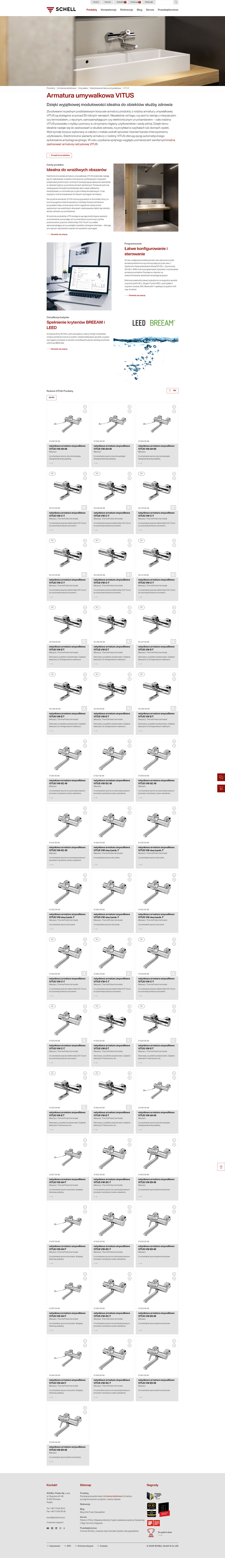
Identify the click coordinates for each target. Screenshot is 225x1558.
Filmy (90, 1520)
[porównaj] (85, 407)
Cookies (103, 1546)
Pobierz (83, 1520)
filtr (174, 391)
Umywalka (83, 88)
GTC (68, 1546)
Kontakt (108, 2)
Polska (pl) (149, 2)
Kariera (96, 2)
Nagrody (99, 1523)
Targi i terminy (87, 1523)
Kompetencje (108, 10)
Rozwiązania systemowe (91, 1496)
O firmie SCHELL (87, 1531)
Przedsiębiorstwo (168, 10)
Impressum (54, 1546)
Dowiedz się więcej (59, 234)
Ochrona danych (85, 1546)
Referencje (126, 10)
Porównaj (135, 2)
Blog (139, 10)
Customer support (55, 1523)
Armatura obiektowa (66, 88)
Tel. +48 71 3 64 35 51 (56, 1509)
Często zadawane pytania (122, 1520)
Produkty (91, 10)
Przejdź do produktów (60, 155)
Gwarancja (139, 1520)
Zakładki (121, 2)
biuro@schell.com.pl (56, 1518)
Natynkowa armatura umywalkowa (105, 88)
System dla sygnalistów (128, 1531)
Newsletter (100, 1512)
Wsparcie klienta (101, 1520)
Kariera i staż (102, 1531)
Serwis (150, 10)
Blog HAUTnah (87, 1512)
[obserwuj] (85, 411)
